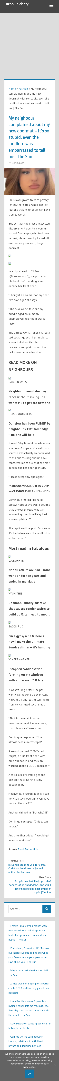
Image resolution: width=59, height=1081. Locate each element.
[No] (55, 1065)
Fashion (23, 88)
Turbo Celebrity (16, 4)
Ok (29, 1073)
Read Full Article (28, 849)
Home (12, 88)
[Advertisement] (29, 43)
